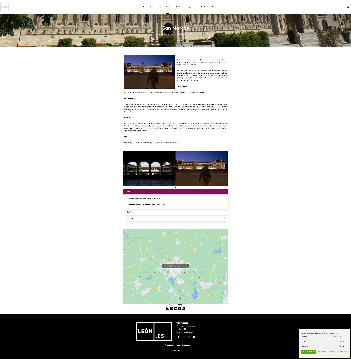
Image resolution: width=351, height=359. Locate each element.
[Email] (175, 308)
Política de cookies (319, 356)
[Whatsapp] (171, 308)
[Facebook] (167, 308)
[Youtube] (193, 337)
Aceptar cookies (308, 352)
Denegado (322, 352)
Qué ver (165, 34)
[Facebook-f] (178, 337)
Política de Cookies (183, 345)
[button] (348, 7)
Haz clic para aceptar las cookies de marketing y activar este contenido (175, 267)
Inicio (158, 34)
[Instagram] (183, 308)
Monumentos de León (177, 34)
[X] (179, 308)
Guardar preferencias (338, 352)
